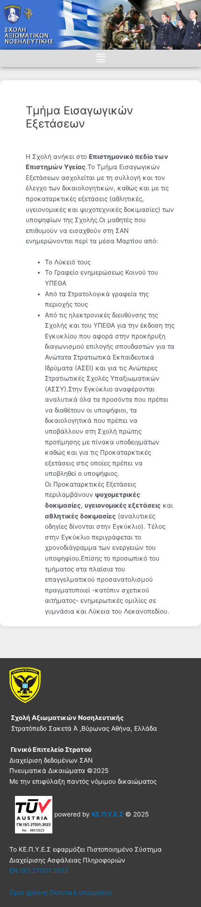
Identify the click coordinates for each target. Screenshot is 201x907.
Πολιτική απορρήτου (81, 892)
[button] (100, 58)
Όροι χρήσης (28, 892)
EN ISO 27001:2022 (38, 870)
